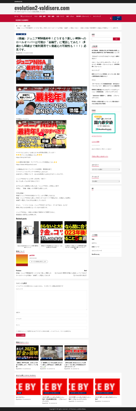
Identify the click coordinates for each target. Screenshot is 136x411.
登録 (93, 239)
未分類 (19, 393)
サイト (18, 325)
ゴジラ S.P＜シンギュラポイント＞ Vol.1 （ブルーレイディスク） (80, 398)
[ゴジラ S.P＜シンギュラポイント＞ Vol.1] (107, 387)
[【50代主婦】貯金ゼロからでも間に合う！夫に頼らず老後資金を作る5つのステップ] (75, 352)
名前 (18, 312)
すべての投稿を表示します (38, 261)
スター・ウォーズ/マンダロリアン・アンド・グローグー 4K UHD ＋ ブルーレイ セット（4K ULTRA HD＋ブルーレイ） (105, 64)
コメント (19, 289)
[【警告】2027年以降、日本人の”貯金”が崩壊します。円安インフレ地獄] (27, 352)
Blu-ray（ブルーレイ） (83, 16)
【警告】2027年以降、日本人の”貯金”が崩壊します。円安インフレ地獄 (27, 364)
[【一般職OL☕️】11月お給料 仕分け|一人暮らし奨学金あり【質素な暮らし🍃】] (51, 352)
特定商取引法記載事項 (22, 20)
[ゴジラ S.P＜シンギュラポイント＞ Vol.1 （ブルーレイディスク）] (81, 387)
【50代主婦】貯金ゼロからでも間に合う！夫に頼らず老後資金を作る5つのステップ (75, 364)
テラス (94, 80)
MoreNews (82, 409)
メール (18, 319)
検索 (93, 34)
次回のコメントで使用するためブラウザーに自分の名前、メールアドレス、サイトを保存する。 (45, 331)
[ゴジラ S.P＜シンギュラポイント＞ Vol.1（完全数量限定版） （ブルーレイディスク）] (54, 387)
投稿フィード (95, 247)
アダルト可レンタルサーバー (100, 156)
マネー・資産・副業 (40, 16)
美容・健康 (51, 16)
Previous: (33, 272)
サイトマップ (97, 16)
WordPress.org (95, 254)
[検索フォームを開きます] (110, 18)
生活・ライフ (60, 16)
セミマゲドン (20, 397)
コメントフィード (97, 250)
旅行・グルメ (70, 16)
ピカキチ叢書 (95, 141)
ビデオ (118, 18)
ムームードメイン (97, 136)
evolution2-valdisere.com (42, 8)
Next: (70, 272)
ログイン (94, 243)
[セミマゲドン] (28, 387)
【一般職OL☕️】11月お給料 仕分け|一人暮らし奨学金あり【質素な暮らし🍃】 (51, 364)
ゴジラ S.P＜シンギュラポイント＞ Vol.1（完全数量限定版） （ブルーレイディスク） (54, 399)
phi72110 (19, 53)
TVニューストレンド (26, 16)
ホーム (16, 16)
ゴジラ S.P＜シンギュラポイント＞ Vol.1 (106, 398)
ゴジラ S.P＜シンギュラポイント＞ (51, 393)
